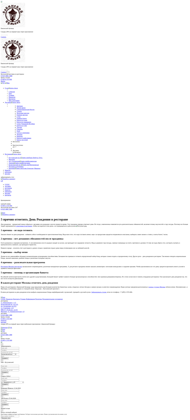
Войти (3, 81)
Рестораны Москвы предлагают (11, 266)
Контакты (12, 99)
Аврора (19, 163)
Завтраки (20, 106)
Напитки (20, 136)
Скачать (3, 37)
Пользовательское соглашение (52, 299)
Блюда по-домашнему (24, 122)
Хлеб (18, 131)
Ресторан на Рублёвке (16, 166)
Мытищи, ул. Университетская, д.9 (12, 311)
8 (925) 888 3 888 (6, 209)
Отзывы (11, 95)
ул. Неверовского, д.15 (8, 302)
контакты (8, 195)
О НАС (7, 184)
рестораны (8, 188)
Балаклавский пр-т (24, 165)
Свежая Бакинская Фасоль (25, 109)
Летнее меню (21, 108)
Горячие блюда (22, 118)
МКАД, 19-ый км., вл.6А (9, 310)
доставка (8, 186)
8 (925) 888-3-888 (6, 76)
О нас (7, 88)
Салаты (19, 111)
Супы (18, 117)
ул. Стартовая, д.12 (7, 308)
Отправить (5, 372)
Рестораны (8, 154)
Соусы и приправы (23, 133)
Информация (30, 299)
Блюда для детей (22, 140)
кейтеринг (8, 172)
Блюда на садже (22, 120)
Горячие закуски (22, 115)
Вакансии (12, 97)
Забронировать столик (98, 292)
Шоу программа (14, 100)
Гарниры (20, 129)
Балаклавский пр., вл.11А (9, 304)
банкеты (7, 170)
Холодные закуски (23, 113)
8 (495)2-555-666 (6, 79)
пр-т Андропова (23, 161)
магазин (7, 174)
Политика (38, 299)
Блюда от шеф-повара (24, 138)
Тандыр (19, 127)
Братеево (24, 168)
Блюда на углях (22, 125)
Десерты (19, 134)
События (12, 92)
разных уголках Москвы (157, 287)
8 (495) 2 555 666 (6, 205)
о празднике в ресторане (24, 226)
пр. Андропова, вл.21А (8, 306)
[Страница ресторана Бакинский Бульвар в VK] (3, 83)
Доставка (8, 102)
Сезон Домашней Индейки (26, 124)
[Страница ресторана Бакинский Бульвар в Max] (7, 83)
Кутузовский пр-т (26, 158)
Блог (10, 93)
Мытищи (12, 159)
